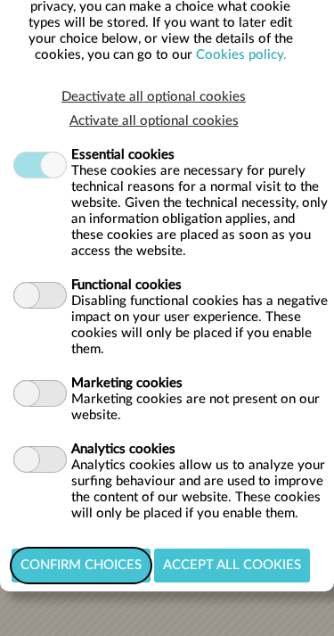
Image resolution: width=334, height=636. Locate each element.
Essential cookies (123, 154)
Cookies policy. (241, 55)
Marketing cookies (127, 383)
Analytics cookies (123, 449)
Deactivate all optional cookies (153, 96)
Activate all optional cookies (154, 121)
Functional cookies (126, 285)
